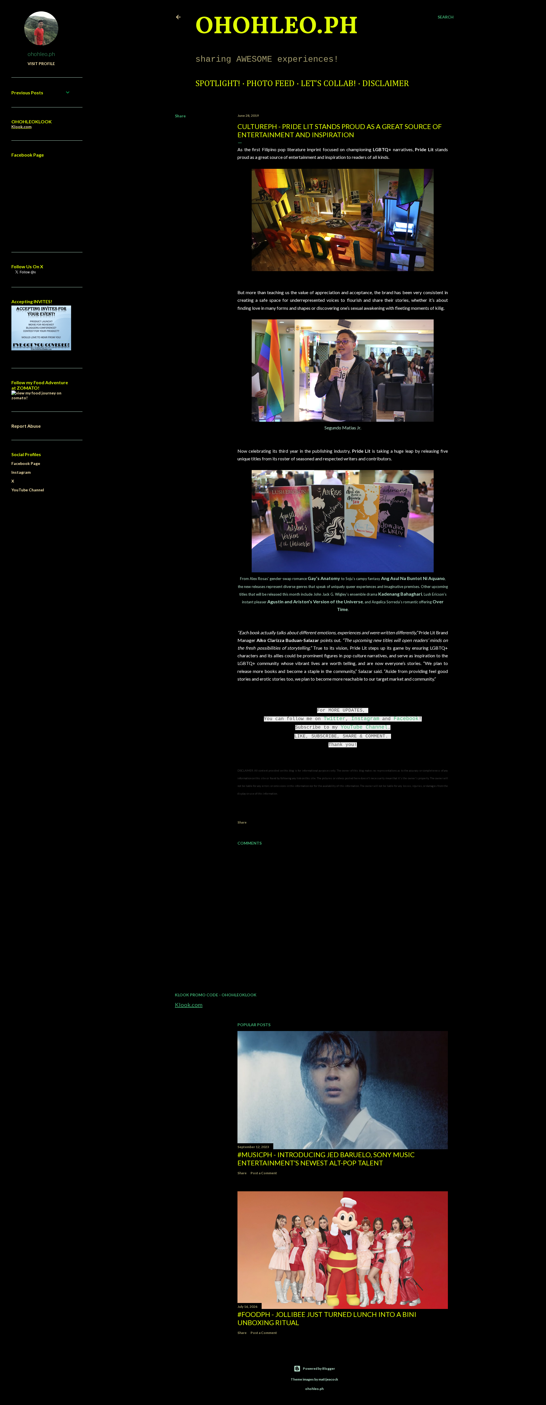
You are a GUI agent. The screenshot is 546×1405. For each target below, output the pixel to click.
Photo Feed (271, 84)
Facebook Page (25, 463)
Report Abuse (26, 426)
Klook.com (188, 1004)
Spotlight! (217, 84)
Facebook (406, 719)
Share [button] (180, 115)
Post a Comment (264, 1173)
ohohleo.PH (276, 27)
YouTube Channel (364, 727)
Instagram (365, 719)
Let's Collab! (328, 84)
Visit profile (41, 63)
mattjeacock (328, 1379)
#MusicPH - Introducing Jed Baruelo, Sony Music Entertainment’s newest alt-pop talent (326, 1158)
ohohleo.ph (41, 53)
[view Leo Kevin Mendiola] (41, 397)
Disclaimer (385, 84)
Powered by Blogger (319, 1368)
